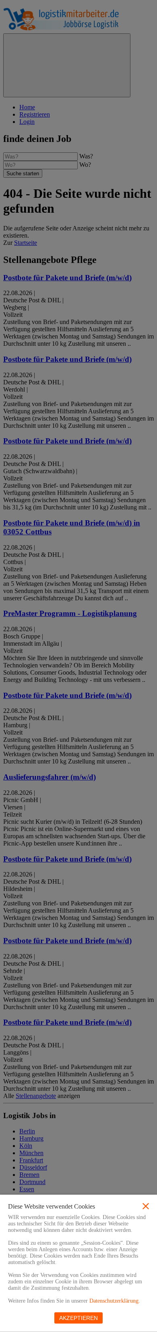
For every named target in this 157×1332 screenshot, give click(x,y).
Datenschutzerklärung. (114, 1301)
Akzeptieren (78, 1318)
